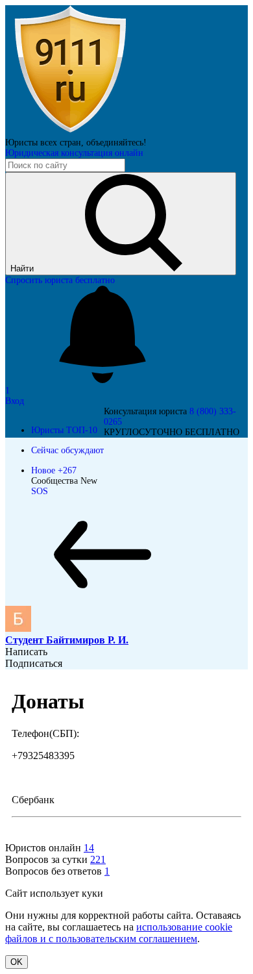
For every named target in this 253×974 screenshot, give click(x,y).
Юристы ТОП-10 (64, 430)
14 (89, 847)
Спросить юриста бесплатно (60, 280)
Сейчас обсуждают (67, 450)
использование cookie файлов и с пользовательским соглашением (118, 932)
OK (16, 962)
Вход (14, 401)
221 (98, 859)
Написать (26, 651)
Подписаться (33, 663)
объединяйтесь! (116, 142)
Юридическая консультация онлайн (74, 153)
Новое (54, 470)
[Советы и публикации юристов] (70, 132)
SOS (39, 491)
